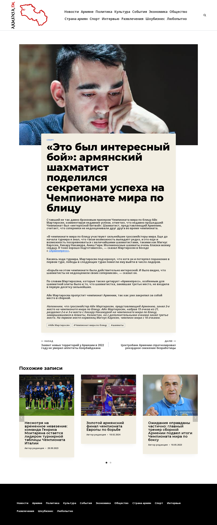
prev (21, 417)
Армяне (87, 11)
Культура (122, 11)
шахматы (117, 325)
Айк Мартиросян (59, 325)
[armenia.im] (29, 15)
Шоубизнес (155, 19)
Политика (103, 11)
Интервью (110, 19)
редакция (38, 448)
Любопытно (177, 19)
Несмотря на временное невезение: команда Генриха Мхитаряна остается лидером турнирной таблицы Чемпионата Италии (46, 433)
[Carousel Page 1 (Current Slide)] (106, 463)
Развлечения (132, 19)
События (139, 11)
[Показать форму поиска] (203, 15)
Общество (178, 11)
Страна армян (76, 19)
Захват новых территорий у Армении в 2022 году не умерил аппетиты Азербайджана (72, 344)
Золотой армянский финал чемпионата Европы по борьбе (105, 426)
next (195, 417)
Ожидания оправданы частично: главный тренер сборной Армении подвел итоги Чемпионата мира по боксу (170, 431)
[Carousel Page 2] (110, 463)
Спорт (95, 19)
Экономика (158, 11)
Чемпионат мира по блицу (90, 325)
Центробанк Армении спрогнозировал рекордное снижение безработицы (148, 344)
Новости (71, 11)
